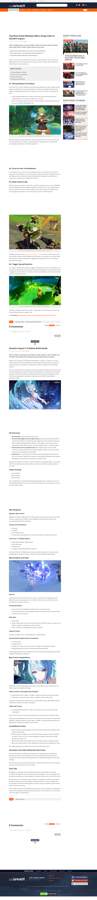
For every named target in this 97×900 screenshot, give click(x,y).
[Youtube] (79, 5)
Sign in (85, 5)
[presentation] (14, 322)
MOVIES (50, 10)
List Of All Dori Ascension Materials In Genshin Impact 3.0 (24, 55)
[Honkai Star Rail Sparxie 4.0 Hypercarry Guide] (68, 114)
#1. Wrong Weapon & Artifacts (18, 72)
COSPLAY (43, 10)
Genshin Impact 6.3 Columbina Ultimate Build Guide (80, 121)
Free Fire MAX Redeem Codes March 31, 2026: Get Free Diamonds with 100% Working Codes (80, 107)
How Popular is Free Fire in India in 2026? (81, 64)
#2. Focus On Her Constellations (18, 74)
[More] (54, 10)
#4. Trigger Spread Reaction (17, 79)
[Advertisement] (35, 23)
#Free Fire (25, 1)
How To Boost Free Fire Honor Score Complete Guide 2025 (81, 135)
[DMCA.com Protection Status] (48, 895)
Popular (58, 325)
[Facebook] (77, 5)
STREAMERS (35, 10)
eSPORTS (22, 10)
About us (51, 875)
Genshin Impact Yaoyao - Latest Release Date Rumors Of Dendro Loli (26, 53)
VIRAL (28, 10)
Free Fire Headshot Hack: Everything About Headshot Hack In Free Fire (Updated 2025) (81, 93)
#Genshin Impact (19, 322)
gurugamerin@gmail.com (36, 879)
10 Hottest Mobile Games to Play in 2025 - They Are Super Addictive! (75, 58)
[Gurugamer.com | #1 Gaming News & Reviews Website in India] (17, 5)
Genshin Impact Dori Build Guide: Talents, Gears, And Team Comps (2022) (27, 51)
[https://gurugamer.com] (17, 879)
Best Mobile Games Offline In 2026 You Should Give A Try (80, 83)
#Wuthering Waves (32, 1)
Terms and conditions (55, 878)
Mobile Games (23, 41)
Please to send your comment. (21, 331)
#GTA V (19, 1)
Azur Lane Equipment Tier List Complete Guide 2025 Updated (81, 74)
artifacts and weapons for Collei (33, 254)
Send (57, 335)
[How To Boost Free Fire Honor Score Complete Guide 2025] (68, 135)
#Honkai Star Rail (41, 1)
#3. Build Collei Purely (16, 77)
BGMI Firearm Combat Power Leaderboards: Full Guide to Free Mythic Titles (80, 128)
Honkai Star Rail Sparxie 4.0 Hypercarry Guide (81, 113)
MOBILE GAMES (13, 10)
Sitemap (51, 880)
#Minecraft (14, 1)
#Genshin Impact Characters (33, 322)
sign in (16, 331)
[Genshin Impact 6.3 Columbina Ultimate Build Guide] (68, 121)
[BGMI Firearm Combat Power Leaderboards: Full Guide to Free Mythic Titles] (68, 128)
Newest (52, 325)
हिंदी (85, 10)
